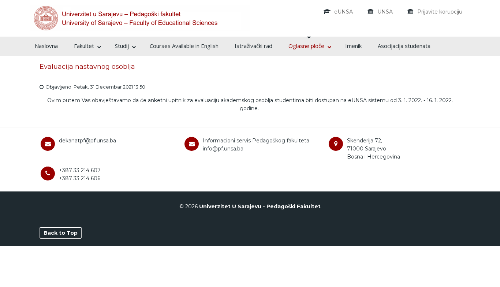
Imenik (353, 45)
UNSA (385, 11)
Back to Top (61, 233)
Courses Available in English (184, 45)
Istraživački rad (253, 45)
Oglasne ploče (306, 45)
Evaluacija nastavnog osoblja (87, 67)
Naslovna (46, 45)
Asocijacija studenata (404, 45)
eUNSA (343, 11)
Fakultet (84, 45)
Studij (122, 45)
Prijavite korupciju (439, 11)
